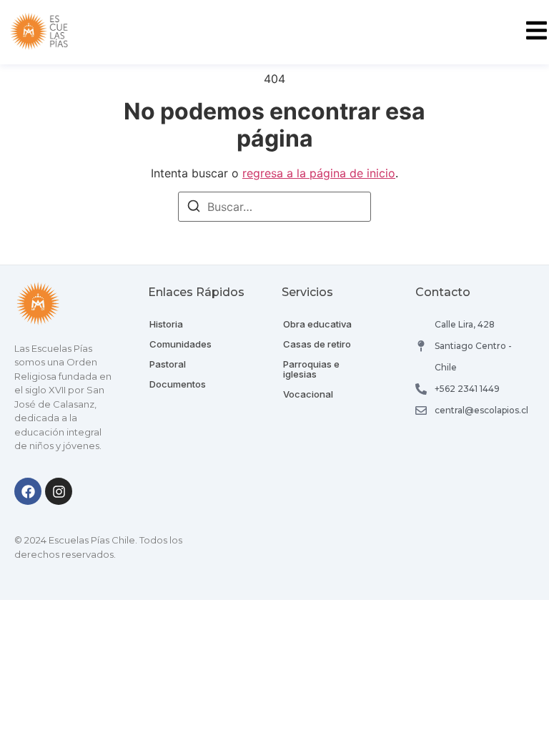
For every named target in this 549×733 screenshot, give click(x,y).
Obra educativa (317, 324)
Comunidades (180, 344)
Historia (166, 324)
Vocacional (308, 394)
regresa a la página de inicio (318, 173)
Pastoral (167, 364)
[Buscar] (193, 208)
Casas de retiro (317, 344)
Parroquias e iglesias (311, 369)
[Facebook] (27, 491)
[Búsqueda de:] (274, 207)
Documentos (177, 384)
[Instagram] (58, 491)
